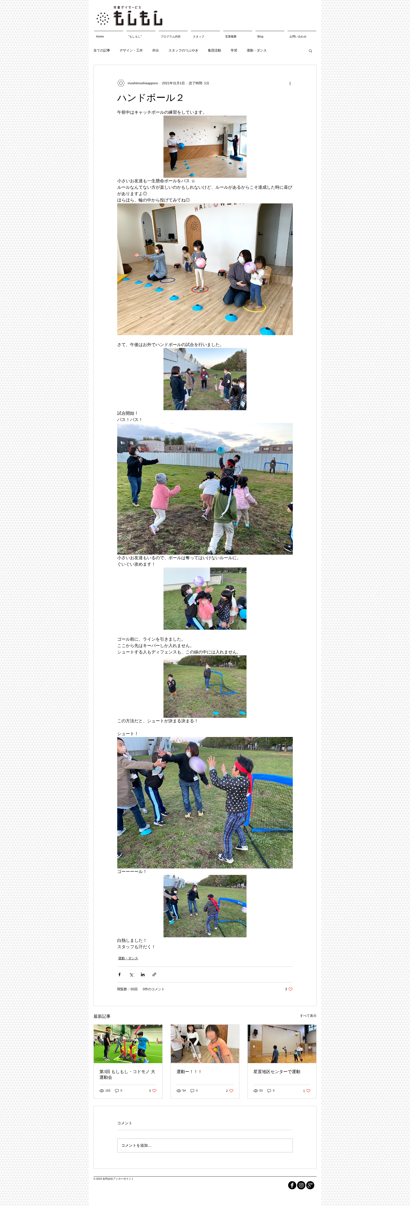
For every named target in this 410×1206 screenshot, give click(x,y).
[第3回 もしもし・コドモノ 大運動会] (128, 1044)
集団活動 (214, 50)
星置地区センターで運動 (276, 1071)
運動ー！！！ (189, 1071)
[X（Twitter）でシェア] (131, 974)
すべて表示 (308, 1016)
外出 (155, 50)
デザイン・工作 (131, 50)
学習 (234, 50)
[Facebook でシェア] (119, 974)
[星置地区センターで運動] (282, 1044)
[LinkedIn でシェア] (142, 974)
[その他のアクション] (290, 83)
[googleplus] (310, 1185)
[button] (310, 50)
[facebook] (292, 1185)
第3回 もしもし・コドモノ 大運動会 (127, 1074)
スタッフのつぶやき (183, 50)
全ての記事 (101, 50)
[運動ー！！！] (205, 1044)
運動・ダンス (257, 50)
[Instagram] (301, 1185)
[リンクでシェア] (154, 974)
